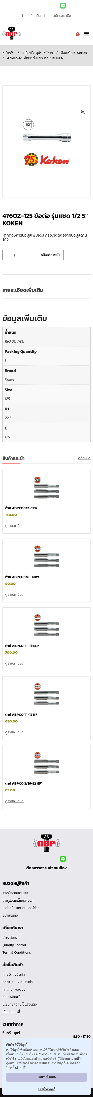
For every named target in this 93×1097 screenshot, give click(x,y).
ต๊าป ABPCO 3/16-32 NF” (23, 783)
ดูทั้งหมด (84, 458)
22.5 (8, 418)
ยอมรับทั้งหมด (46, 1077)
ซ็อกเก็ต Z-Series (74, 52)
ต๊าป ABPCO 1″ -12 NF (21, 714)
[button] (86, 33)
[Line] (63, 5)
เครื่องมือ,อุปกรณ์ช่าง (37, 52)
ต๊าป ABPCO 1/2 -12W (21, 508)
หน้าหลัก (8, 52)
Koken (10, 379)
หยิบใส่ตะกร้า (50, 254)
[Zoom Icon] (83, 112)
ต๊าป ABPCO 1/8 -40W (22, 577)
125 (7, 399)
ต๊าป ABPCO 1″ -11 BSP (22, 645)
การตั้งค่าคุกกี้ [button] (46, 1089)
